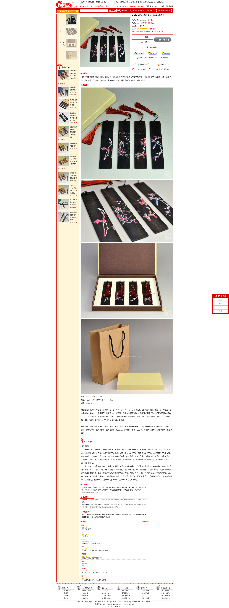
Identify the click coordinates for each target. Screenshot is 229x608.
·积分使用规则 (165, 593)
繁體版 (149, 6)
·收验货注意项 (125, 598)
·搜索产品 (65, 596)
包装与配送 (125, 588)
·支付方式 (105, 591)
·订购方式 (65, 598)
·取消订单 (85, 598)
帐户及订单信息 (87, 588)
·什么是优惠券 (165, 596)
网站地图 (80, 602)
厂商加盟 (134, 602)
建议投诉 (114, 602)
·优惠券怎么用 (165, 598)
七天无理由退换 (140, 69)
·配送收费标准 (125, 596)
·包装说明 (124, 591)
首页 (145, 2)
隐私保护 (100, 602)
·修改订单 (85, 596)
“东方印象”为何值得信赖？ (160, 69)
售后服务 (144, 588)
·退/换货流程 (145, 593)
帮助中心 (161, 2)
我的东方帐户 (152, 2)
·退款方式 (144, 596)
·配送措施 (124, 593)
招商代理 (127, 602)
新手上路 (65, 588)
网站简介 (87, 602)
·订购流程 (65, 593)
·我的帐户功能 (86, 591)
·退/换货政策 (145, 591)
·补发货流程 (145, 598)
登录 (133, 2)
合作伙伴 (120, 602)
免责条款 (94, 602)
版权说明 (140, 602)
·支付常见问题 (106, 596)
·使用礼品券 (105, 593)
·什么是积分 (165, 591)
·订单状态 (85, 593)
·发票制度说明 (106, 598)
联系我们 (107, 602)
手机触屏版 (169, 6)
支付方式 (104, 588)
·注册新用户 (66, 591)
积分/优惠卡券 (165, 588)
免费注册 (139, 2)
